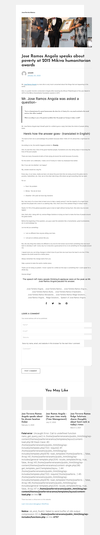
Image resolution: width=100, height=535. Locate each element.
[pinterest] (67, 303)
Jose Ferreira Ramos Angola (75, 289)
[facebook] (46, 303)
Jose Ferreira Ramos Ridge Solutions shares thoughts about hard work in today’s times (80, 419)
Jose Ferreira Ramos (28, 12)
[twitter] (53, 303)
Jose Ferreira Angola (35, 289)
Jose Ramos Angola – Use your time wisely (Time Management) (56, 416)
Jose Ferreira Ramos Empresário (68, 292)
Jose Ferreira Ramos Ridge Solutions (70, 295)
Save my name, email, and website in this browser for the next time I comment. (51, 343)
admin (30, 73)
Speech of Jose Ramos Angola (73, 298)
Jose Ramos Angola (30, 84)
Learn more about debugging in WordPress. (35, 504)
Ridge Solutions (52, 298)
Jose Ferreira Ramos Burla (42, 292)
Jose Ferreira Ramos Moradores (41, 295)
